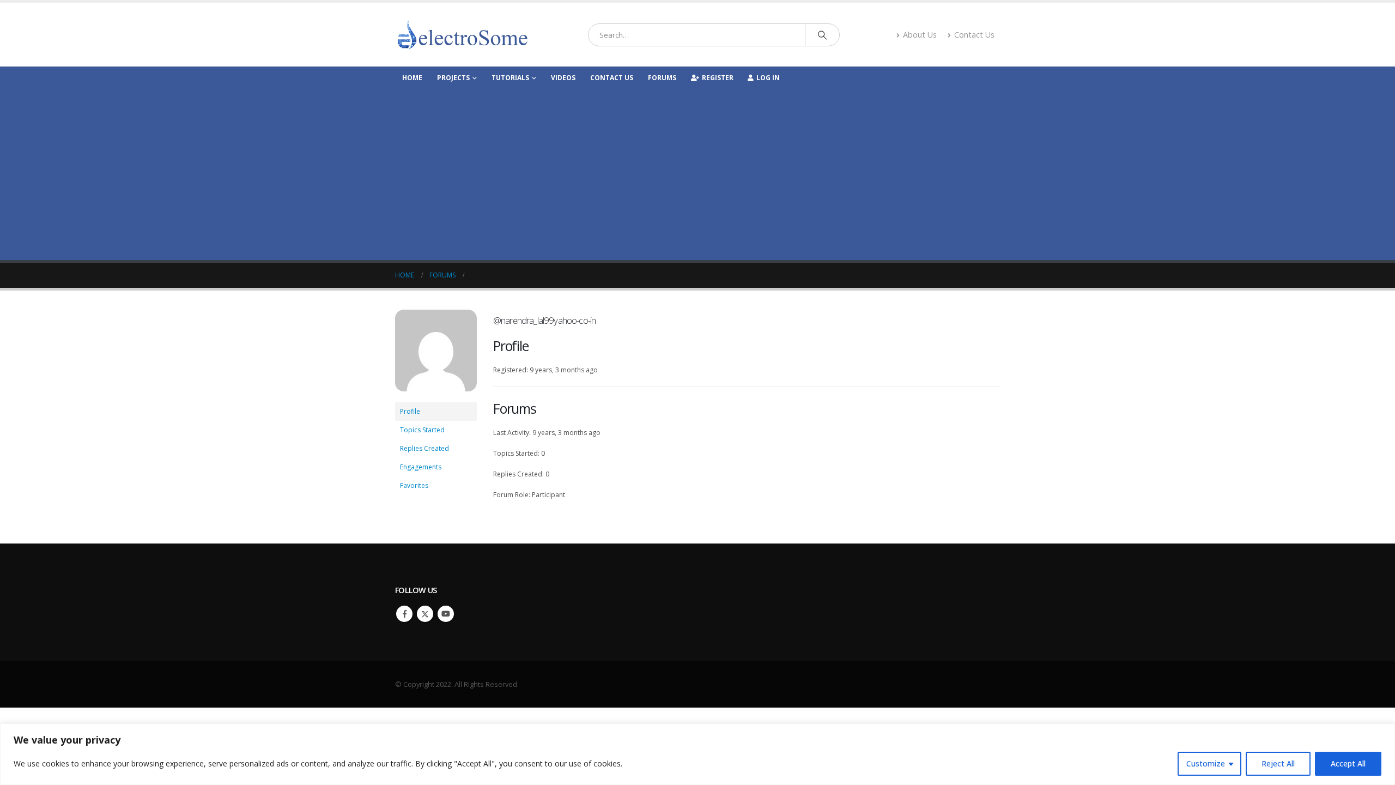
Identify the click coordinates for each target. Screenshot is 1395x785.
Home (412, 77)
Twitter (425, 614)
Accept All (1348, 763)
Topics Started (422, 429)
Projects (453, 77)
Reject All (1278, 763)
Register (717, 77)
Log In (768, 77)
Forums (662, 77)
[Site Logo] (463, 34)
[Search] (822, 35)
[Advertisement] (697, 170)
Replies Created (424, 448)
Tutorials (510, 77)
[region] (697, 754)
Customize (1205, 763)
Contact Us (974, 34)
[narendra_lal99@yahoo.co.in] (436, 355)
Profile (410, 411)
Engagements (420, 467)
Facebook (404, 614)
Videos (563, 77)
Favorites (414, 485)
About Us (920, 34)
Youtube (446, 614)
